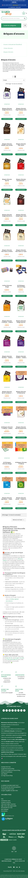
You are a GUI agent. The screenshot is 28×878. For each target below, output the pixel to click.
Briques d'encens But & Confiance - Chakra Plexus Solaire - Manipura (7, 392)
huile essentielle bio (12, 659)
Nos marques (4, 809)
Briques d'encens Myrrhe (7, 180)
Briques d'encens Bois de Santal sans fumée (21, 427)
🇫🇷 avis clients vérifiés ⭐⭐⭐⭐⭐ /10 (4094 (13, 5)
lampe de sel (8, 658)
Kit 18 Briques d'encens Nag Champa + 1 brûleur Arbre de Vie (21, 286)
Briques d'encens (8, 52)
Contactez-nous (5, 800)
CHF (16, 851)
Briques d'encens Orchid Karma (21, 392)
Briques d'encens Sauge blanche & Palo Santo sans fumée (7, 215)
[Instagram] (7, 710)
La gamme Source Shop (7, 768)
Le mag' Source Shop (7, 775)
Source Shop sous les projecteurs (14, 830)
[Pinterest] (24, 710)
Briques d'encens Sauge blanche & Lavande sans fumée (7, 109)
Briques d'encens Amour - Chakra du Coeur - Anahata (21, 498)
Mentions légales (6, 861)
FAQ (2, 799)
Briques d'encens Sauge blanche (21, 321)
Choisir (14, 80)
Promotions (4, 811)
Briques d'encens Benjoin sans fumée (7, 144)
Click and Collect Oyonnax (8, 804)
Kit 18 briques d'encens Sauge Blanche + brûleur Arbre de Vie (7, 463)
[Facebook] (12, 710)
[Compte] (8, 7)
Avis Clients (4, 774)
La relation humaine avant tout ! (10, 785)
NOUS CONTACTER (20, 861)
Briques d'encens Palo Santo (21, 144)
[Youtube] (4, 710)
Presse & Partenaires (6, 772)
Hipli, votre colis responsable (8, 806)
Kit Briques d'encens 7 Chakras (21, 463)
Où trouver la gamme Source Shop (10, 770)
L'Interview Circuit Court (7, 789)
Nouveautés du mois (6, 807)
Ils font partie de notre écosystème (10, 787)
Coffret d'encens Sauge (7, 286)
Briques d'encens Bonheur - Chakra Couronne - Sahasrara (7, 357)
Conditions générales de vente (13, 859)
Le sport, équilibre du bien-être (9, 790)
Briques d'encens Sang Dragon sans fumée (21, 215)
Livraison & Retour (6, 802)
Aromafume (7, 104)
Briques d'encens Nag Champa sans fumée (21, 109)
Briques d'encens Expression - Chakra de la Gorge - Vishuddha (7, 498)
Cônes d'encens (8, 48)
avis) (25, 5)
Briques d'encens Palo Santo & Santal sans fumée (7, 250)
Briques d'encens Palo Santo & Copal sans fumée (21, 250)
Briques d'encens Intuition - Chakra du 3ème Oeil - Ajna (21, 357)
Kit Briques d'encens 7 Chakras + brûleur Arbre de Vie (7, 427)
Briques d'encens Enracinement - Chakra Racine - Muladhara (21, 180)
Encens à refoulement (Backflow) (13, 44)
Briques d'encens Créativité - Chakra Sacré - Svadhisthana (7, 321)
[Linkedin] (18, 710)
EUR (12, 851)
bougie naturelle (19, 658)
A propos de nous (6, 767)
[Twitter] (21, 710)
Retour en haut (18, 520)
